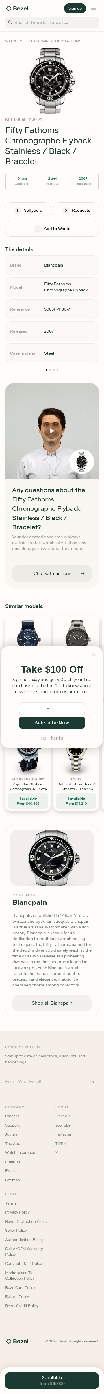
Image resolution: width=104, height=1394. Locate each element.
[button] (52, 669)
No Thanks (52, 737)
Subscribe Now (52, 722)
